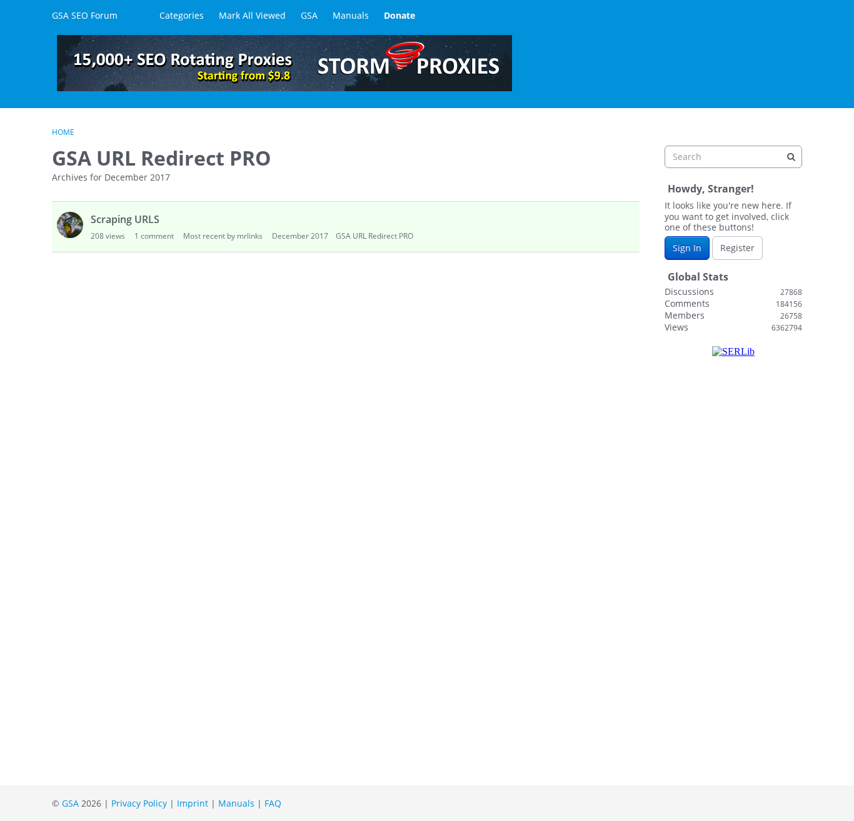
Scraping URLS (125, 219)
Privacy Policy (139, 803)
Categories (181, 15)
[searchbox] (733, 157)
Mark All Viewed (252, 15)
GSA (309, 15)
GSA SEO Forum (85, 15)
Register (737, 248)
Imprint (192, 803)
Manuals (351, 15)
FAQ (272, 803)
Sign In (687, 248)
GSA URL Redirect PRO (374, 236)
